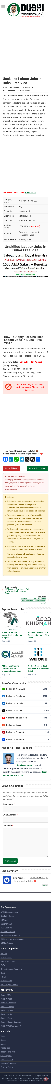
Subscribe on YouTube (27, 718)
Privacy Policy (6, 1067)
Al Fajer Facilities (7, 931)
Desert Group (6, 957)
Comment (8, 825)
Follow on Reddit (27, 725)
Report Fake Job (7, 1052)
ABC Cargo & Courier (9, 984)
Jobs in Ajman (6, 1010)
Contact (3, 1040)
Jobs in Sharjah (7, 1006)
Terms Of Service (8, 1063)
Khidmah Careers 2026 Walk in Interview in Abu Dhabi (38, 635)
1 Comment (10, 90)
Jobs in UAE (5, 995)
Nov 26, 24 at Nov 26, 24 (39, 878)
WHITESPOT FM (7, 961)
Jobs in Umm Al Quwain (10, 1026)
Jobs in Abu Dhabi (8, 1003)
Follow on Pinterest (27, 732)
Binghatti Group (7, 916)
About (3, 1044)
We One (3, 953)
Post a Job (5, 1048)
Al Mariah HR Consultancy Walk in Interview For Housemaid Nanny (17, 590)
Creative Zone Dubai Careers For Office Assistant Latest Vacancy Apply (33, 600)
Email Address (10, 815)
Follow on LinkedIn (27, 703)
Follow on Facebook (27, 696)
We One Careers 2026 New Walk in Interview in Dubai (38, 668)
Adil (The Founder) (12, 88)
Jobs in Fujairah (7, 1018)
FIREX (3, 977)
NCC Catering (6, 928)
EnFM (2, 965)
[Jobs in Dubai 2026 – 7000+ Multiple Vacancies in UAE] (25, 9)
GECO (2, 973)
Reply (45, 885)
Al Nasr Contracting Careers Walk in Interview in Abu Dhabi (11, 668)
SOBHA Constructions (9, 912)
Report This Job (12, 468)
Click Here (30, 192)
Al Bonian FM (6, 981)
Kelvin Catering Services (11, 969)
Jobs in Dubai (6, 999)
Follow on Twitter (27, 710)
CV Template (6, 1055)
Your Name (8, 804)
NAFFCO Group (6, 943)
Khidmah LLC (6, 924)
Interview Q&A (6, 1059)
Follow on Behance (27, 739)
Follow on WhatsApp (27, 689)
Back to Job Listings (37, 468)
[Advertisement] (25, 48)
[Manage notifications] (46, 1079)
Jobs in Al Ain (6, 1014)
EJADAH (4, 920)
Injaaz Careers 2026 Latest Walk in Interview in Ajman (12, 635)
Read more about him (13, 775)
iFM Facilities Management (12, 939)
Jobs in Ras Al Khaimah (10, 1022)
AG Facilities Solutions (10, 935)
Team (2, 1036)
